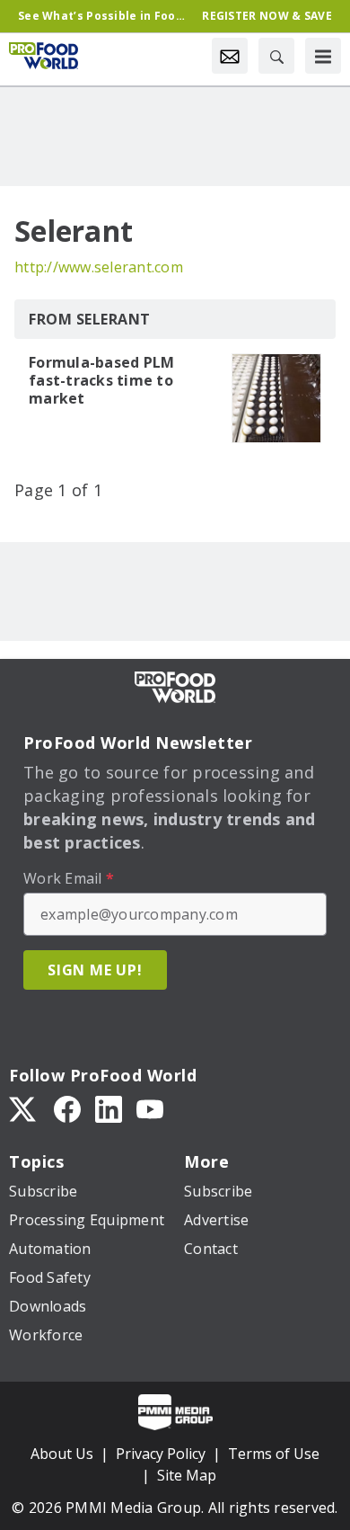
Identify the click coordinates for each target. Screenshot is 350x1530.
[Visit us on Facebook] (67, 1107)
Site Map (186, 1475)
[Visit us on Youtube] (149, 1107)
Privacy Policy (161, 1453)
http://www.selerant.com (98, 267)
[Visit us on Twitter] (24, 1107)
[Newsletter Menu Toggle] (230, 56)
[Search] (276, 56)
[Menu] (323, 56)
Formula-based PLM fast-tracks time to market (101, 380)
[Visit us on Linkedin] (108, 1107)
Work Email (68, 878)
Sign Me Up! (95, 970)
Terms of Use (273, 1453)
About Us (62, 1453)
